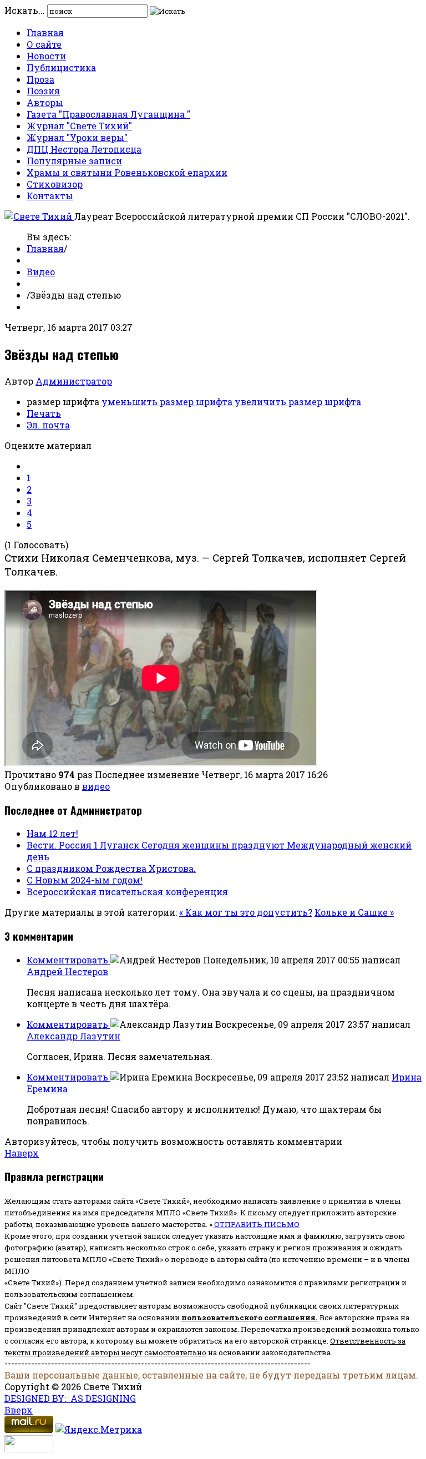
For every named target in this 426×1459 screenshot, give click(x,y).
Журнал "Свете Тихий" (79, 126)
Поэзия (43, 91)
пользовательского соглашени (246, 1317)
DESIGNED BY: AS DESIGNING (70, 1398)
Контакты (50, 195)
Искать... (24, 10)
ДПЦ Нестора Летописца (84, 149)
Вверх (18, 1410)
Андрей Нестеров (67, 971)
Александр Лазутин (73, 1036)
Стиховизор (55, 184)
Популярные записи (74, 160)
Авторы (45, 102)
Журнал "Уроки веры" (77, 137)
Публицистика (61, 67)
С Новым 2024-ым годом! (85, 880)
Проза (40, 79)
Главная (45, 32)
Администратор (74, 381)
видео (96, 786)
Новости (46, 56)
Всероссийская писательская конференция (127, 891)
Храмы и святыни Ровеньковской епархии (127, 172)
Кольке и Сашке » (354, 912)
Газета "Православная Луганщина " (108, 114)
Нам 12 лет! (52, 833)
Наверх (21, 1153)
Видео (41, 271)
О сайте (44, 44)
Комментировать (68, 960)
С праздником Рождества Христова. (111, 868)
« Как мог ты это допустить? (245, 912)
